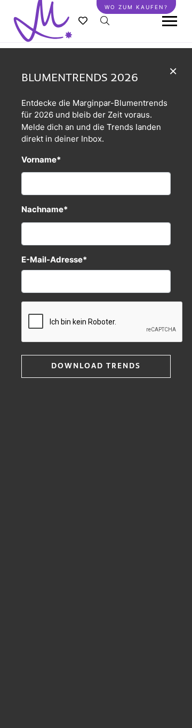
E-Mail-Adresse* (54, 259)
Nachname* (44, 209)
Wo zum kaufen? (136, 7)
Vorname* (41, 159)
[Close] (173, 70)
